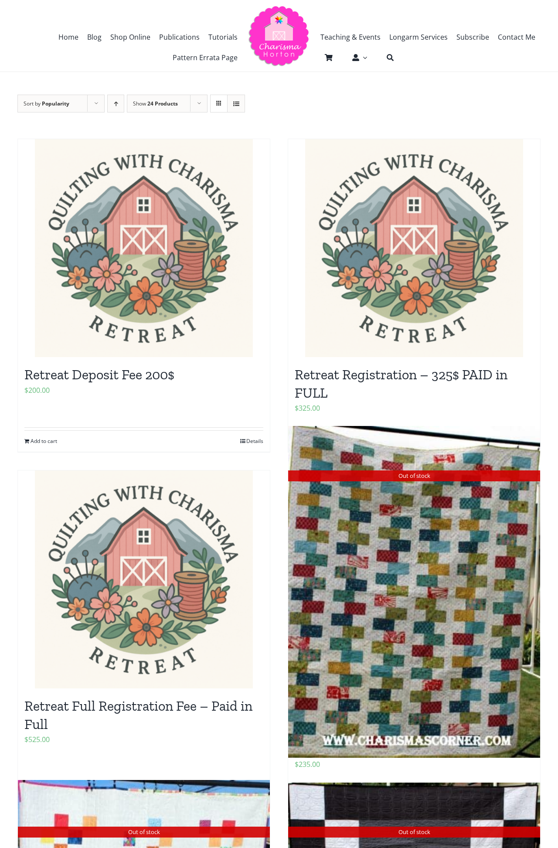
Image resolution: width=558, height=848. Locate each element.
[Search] (386, 58)
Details (254, 441)
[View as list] (236, 103)
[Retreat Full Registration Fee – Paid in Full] (144, 579)
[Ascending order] (115, 103)
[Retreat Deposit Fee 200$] (144, 248)
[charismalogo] (279, 9)
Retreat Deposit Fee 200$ (99, 374)
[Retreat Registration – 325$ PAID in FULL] (414, 248)
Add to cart (44, 441)
